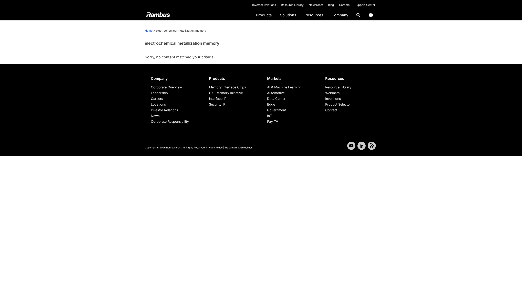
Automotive (276, 93)
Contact (331, 110)
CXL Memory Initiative (226, 93)
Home (149, 30)
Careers (344, 5)
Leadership (159, 93)
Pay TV (272, 121)
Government (276, 110)
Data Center (276, 99)
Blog (331, 5)
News (155, 116)
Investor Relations (264, 5)
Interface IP (217, 99)
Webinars (332, 93)
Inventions (333, 99)
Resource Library (292, 5)
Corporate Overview (166, 87)
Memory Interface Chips (227, 87)
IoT (269, 116)
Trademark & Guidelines (238, 147)
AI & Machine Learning (284, 87)
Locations (158, 104)
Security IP (217, 104)
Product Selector (338, 104)
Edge (271, 104)
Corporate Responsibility (170, 121)
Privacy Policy (214, 147)
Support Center (365, 5)
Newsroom (316, 5)
